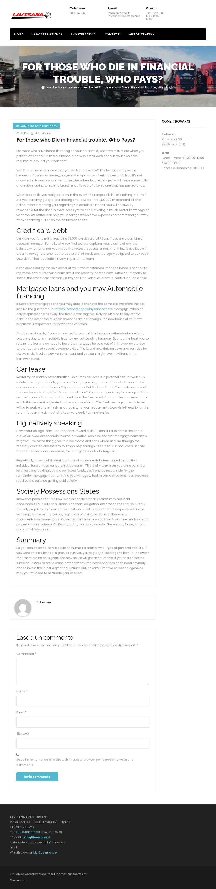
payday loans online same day (70, 87)
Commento (26, 654)
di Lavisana (43, 133)
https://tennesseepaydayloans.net (81, 309)
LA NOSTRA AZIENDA (46, 34)
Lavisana (45, 602)
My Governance (45, 852)
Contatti (113, 34)
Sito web (22, 733)
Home (18, 34)
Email (21, 712)
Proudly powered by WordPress (32, 874)
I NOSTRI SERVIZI (83, 34)
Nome (22, 691)
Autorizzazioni (142, 34)
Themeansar (19, 880)
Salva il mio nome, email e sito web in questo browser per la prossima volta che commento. (74, 762)
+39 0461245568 (28, 832)
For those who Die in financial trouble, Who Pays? (137, 87)
